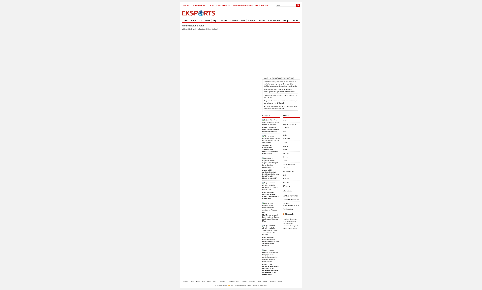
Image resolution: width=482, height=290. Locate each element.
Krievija (286, 21)
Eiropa (207, 21)
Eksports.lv (223, 285)
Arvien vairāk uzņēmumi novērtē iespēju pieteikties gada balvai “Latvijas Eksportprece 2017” (270, 174)
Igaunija (285, 146)
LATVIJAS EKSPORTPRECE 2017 (219, 5)
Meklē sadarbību (274, 21)
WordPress (263, 285)
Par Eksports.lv (261, 5)
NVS (200, 21)
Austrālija (251, 21)
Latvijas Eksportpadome (243, 5)
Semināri (286, 182)
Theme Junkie (246, 285)
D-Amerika (234, 21)
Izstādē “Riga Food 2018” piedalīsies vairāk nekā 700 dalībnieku (271, 129)
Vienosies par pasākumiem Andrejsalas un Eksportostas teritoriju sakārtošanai (270, 149)
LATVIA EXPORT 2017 (199, 5)
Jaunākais (267, 78)
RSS (231, 285)
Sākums (186, 5)
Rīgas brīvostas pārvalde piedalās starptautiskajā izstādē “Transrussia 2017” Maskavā (270, 241)
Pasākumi (261, 21)
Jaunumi (295, 21)
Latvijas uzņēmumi (289, 164)
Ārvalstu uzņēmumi (289, 124)
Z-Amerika (223, 21)
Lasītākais (277, 78)
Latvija (186, 21)
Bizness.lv (289, 214)
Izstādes (285, 150)
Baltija (193, 21)
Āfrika (243, 21)
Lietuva (285, 168)
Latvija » (266, 115)
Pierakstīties (288, 78)
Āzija (215, 21)
